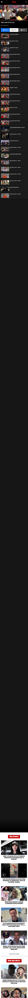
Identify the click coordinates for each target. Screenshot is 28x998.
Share (6, 30)
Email (23, 30)
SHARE (14, 30)
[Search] (26, 2)
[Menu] (2, 2)
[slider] (14, 20)
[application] (14, 13)
